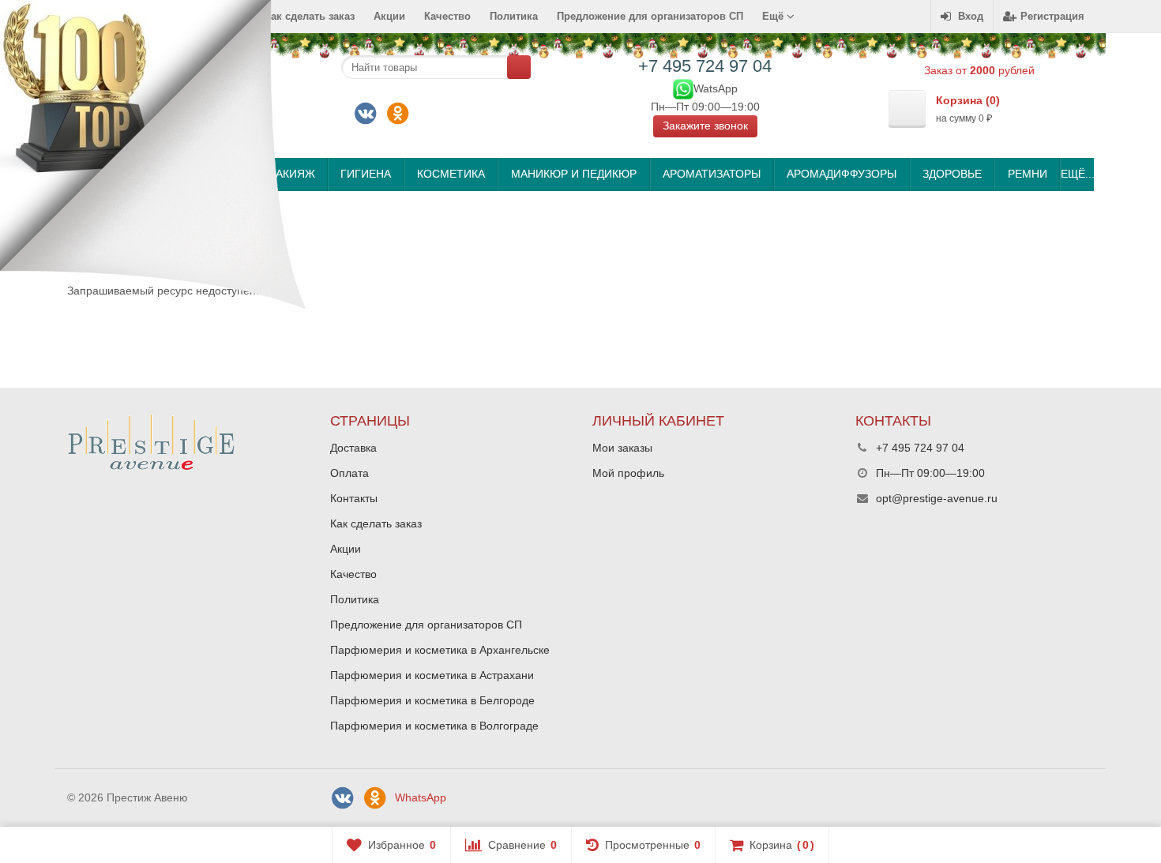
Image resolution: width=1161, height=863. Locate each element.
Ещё (774, 16)
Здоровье (952, 173)
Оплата (349, 473)
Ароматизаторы (712, 173)
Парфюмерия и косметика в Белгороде (432, 700)
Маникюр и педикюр (574, 173)
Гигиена (365, 173)
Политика (514, 16)
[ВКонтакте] (365, 113)
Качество (447, 16)
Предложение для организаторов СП (650, 16)
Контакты (354, 498)
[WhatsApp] (683, 87)
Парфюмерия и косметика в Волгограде (434, 725)
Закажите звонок (705, 125)
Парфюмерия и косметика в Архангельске (440, 649)
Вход (970, 16)
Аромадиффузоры (841, 173)
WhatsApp (420, 797)
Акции (389, 16)
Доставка (353, 447)
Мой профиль (628, 473)
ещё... (1077, 173)
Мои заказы (622, 447)
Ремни (1027, 173)
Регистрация (1052, 16)
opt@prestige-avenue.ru (937, 498)
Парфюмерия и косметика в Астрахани (432, 675)
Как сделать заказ (376, 523)
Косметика (451, 173)
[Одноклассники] (398, 113)
